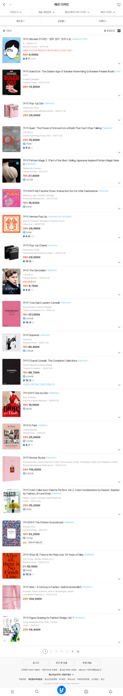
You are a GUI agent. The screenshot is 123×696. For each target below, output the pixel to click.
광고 (102, 679)
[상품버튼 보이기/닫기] (119, 64)
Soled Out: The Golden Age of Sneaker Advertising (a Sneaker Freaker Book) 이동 (61, 83)
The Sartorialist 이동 (61, 282)
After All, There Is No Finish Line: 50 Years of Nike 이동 (61, 566)
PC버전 (62, 679)
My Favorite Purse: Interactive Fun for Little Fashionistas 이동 (61, 199)
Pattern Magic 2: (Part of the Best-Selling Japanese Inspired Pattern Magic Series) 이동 (61, 171)
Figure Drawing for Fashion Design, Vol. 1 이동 (61, 629)
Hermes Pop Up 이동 (61, 227)
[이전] (3, 4)
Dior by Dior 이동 (61, 405)
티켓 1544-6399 (49, 669)
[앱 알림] (111, 691)
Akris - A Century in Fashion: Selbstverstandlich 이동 (61, 598)
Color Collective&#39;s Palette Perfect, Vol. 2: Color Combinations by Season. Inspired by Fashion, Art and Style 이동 (61, 502)
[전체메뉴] (12, 691)
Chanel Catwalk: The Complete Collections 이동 (61, 372)
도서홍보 (94, 679)
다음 (72, 651)
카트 (119, 5)
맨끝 (77, 651)
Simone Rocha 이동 (61, 469)
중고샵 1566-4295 (68, 669)
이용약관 (22, 679)
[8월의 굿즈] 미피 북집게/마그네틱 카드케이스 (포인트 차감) (47, 50)
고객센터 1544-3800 (30, 669)
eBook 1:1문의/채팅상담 (89, 669)
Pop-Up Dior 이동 (61, 111)
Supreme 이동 (61, 343)
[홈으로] (61, 691)
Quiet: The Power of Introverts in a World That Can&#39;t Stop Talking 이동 (61, 140)
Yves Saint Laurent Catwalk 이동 (61, 314)
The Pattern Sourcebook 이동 (61, 534)
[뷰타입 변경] (119, 31)
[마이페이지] (86, 691)
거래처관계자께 (83, 679)
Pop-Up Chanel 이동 (61, 254)
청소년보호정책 (51, 679)
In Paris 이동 (61, 437)
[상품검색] (37, 691)
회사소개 (71, 679)
